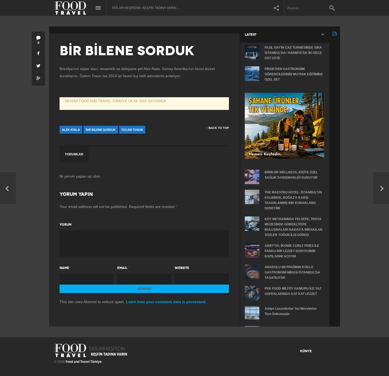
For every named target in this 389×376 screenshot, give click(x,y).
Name (64, 268)
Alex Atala (71, 129)
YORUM (65, 224)
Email (122, 268)
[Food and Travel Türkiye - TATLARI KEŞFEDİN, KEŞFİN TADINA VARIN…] (91, 350)
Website (182, 268)
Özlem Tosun (132, 129)
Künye (306, 351)
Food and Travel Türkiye (84, 362)
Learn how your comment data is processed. (166, 302)
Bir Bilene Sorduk (101, 129)
